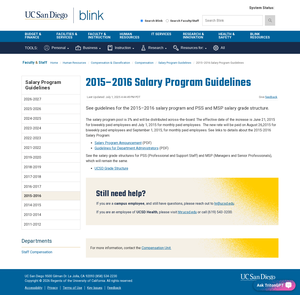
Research (155, 48)
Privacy (52, 288)
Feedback (114, 288)
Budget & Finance (33, 35)
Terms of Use (72, 288)
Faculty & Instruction (99, 35)
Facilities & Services (66, 35)
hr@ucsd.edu (224, 203)
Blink (91, 18)
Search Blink (154, 20)
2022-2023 (32, 138)
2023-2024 (32, 128)
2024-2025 (32, 118)
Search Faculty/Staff (184, 20)
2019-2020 (32, 157)
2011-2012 (32, 224)
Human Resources (129, 35)
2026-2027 (32, 99)
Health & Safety (227, 35)
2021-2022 (32, 148)
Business (90, 48)
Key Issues (94, 288)
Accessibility (33, 288)
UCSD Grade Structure (111, 168)
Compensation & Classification (110, 62)
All (223, 48)
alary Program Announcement (119, 143)
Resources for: (192, 48)
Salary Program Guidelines (174, 62)
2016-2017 (32, 187)
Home (54, 62)
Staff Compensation (37, 252)
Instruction (123, 48)
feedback (271, 97)
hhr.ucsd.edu (187, 212)
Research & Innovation (193, 35)
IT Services (161, 34)
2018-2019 (32, 167)
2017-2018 (32, 177)
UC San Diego (46, 18)
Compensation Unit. (156, 248)
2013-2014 (32, 215)
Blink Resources (260, 35)
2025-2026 (32, 109)
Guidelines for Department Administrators (127, 148)
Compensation (144, 62)
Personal (59, 48)
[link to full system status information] (243, 8)
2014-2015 (32, 205)
